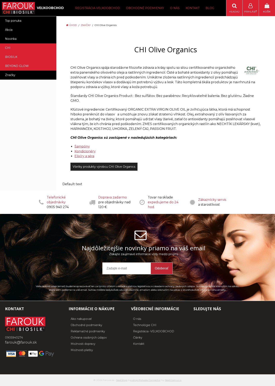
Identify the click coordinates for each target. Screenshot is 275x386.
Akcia (8, 30)
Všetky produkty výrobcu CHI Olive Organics (104, 166)
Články (137, 337)
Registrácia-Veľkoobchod (97, 8)
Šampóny (82, 146)
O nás (175, 8)
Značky (86, 25)
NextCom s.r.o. (173, 380)
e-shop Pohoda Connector (145, 380)
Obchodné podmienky (145, 8)
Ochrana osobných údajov (89, 337)
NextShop (121, 380)
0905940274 (14, 337)
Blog (210, 8)
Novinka (11, 39)
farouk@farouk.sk (21, 342)
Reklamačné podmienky (88, 331)
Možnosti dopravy (83, 344)
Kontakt (193, 8)
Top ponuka (13, 21)
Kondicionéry (85, 151)
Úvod (73, 25)
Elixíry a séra (84, 156)
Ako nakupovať (81, 319)
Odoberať (162, 268)
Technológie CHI (144, 325)
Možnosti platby (82, 350)
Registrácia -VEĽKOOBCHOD (153, 331)
